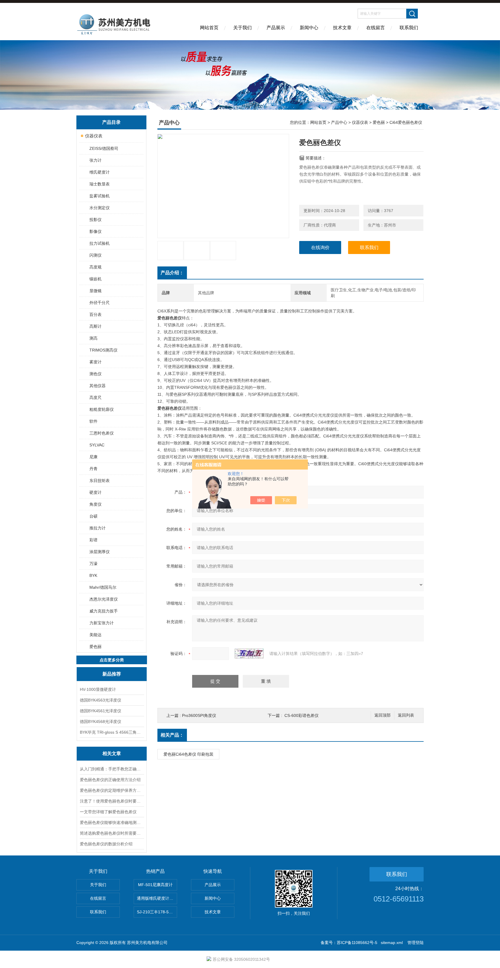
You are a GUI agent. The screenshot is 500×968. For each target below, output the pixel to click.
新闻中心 (309, 27)
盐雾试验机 (99, 196)
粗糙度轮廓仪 (101, 409)
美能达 (95, 634)
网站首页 (209, 27)
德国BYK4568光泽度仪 (100, 721)
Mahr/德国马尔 (102, 587)
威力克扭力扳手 (103, 611)
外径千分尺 (99, 302)
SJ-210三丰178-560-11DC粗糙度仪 (157, 912)
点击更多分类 (112, 660)
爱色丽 (95, 646)
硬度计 (95, 492)
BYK (93, 575)
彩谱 (93, 540)
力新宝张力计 (101, 623)
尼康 (93, 456)
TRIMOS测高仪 (103, 350)
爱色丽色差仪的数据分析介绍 (106, 844)
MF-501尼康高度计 (155, 884)
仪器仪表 (93, 135)
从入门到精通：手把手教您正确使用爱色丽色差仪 (112, 769)
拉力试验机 (99, 243)
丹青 (93, 468)
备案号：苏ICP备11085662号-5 (349, 942)
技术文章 (342, 27)
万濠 (93, 563)
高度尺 (95, 397)
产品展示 (275, 27)
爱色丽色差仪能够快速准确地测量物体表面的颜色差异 (112, 822)
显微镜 (95, 290)
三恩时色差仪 (101, 433)
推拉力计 (97, 528)
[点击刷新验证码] (249, 653)
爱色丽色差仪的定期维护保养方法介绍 (112, 790)
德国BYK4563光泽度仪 (100, 700)
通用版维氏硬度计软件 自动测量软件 (157, 898)
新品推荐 (111, 673)
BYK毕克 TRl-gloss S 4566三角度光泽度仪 (112, 732)
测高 (93, 338)
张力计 (95, 160)
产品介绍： (172, 272)
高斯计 (95, 326)
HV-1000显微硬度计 (98, 689)
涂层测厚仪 (99, 551)
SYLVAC (96, 445)
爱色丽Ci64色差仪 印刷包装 (188, 754)
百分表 (95, 314)
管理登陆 (415, 942)
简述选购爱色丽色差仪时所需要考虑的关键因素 (112, 833)
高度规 (95, 267)
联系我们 (409, 27)
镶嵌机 (95, 279)
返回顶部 (382, 715)
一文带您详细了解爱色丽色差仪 (108, 811)
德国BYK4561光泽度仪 (100, 710)
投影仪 (95, 219)
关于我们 (242, 27)
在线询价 (320, 247)
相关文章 (111, 753)
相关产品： (172, 735)
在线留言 (375, 27)
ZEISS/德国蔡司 (103, 148)
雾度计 (95, 362)
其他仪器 (97, 385)
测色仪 (95, 373)
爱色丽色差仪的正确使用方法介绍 (110, 779)
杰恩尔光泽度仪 (103, 599)
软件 (93, 421)
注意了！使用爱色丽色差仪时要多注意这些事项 (112, 801)
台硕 (93, 516)
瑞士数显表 (99, 184)
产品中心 (339, 122)
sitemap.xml (392, 942)
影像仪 (95, 231)
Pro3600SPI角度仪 (199, 715)
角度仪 (95, 504)
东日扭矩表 (99, 480)
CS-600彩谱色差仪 (301, 715)
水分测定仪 (99, 207)
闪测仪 (95, 255)
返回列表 (406, 715)
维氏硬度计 (99, 172)
